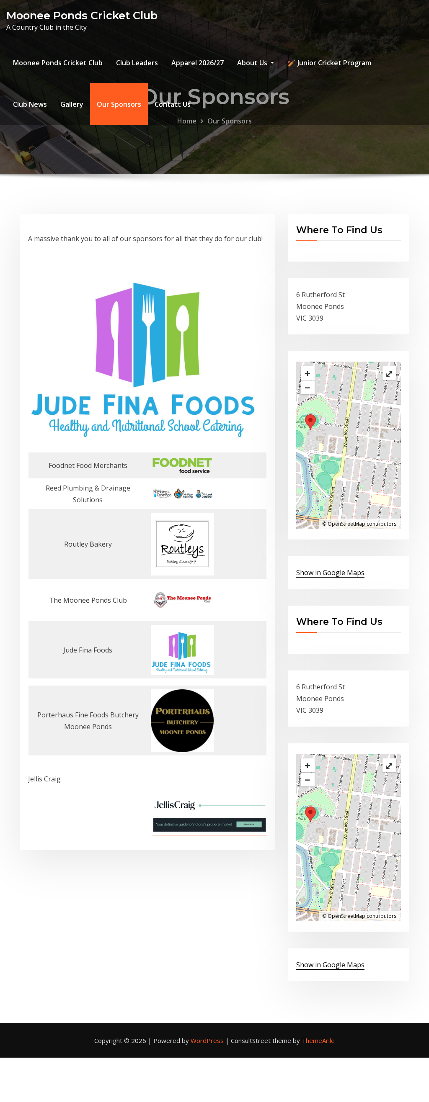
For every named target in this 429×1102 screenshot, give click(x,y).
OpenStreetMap (346, 523)
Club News (30, 104)
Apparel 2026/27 (197, 62)
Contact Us (173, 104)
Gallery (71, 104)
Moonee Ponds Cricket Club (82, 15)
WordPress (207, 1040)
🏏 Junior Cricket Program (329, 62)
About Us (253, 62)
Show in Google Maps (330, 572)
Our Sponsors (119, 104)
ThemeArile (318, 1040)
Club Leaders (137, 62)
